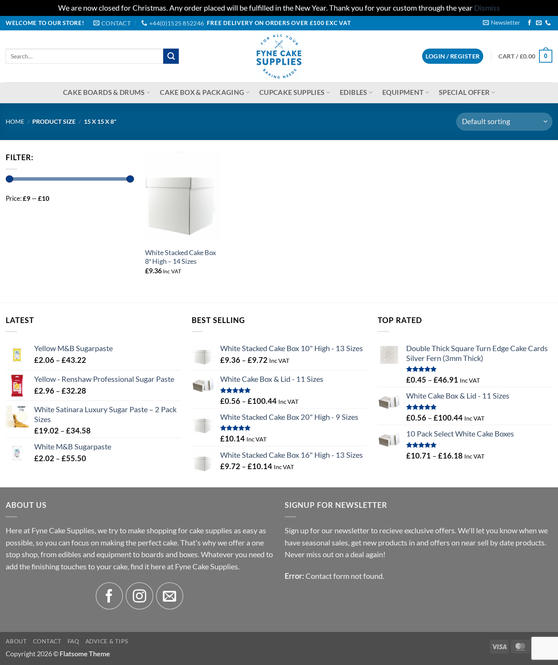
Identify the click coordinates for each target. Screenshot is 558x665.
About (16, 641)
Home (15, 121)
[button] (501, 22)
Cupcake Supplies (292, 92)
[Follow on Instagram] (139, 596)
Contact (47, 641)
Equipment (403, 92)
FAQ (73, 641)
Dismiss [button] (487, 7)
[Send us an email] (539, 23)
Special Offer (464, 92)
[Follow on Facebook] (530, 23)
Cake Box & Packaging (202, 92)
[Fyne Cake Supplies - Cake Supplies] (279, 56)
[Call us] (548, 23)
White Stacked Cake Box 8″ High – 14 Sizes (180, 257)
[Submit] (171, 56)
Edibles (353, 92)
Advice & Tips (106, 641)
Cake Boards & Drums (104, 92)
